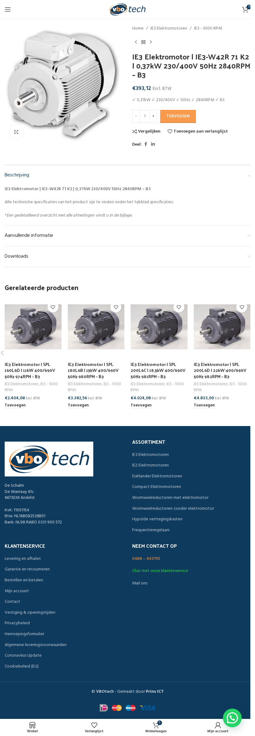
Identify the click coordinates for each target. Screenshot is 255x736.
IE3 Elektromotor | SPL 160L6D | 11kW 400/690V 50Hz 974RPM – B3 (30, 370)
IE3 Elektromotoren (169, 28)
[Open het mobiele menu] (8, 9)
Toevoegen (178, 116)
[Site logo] (127, 9)
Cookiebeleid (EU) (22, 666)
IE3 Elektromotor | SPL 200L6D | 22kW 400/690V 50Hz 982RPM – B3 (220, 370)
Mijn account (17, 591)
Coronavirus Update (23, 656)
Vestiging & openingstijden (30, 613)
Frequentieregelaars (150, 530)
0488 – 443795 (146, 558)
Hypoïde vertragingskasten (157, 519)
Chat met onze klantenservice (160, 570)
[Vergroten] (16, 132)
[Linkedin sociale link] (153, 144)
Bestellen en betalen (24, 580)
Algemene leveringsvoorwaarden (36, 645)
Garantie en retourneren (27, 569)
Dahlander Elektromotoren (157, 476)
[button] (15, 405)
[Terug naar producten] (143, 42)
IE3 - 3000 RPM (208, 28)
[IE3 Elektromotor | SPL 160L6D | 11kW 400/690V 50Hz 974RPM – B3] (33, 326)
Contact (12, 602)
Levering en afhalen (23, 559)
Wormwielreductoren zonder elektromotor (173, 509)
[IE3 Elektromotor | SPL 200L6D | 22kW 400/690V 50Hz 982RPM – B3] (222, 326)
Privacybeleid (17, 623)
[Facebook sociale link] (145, 144)
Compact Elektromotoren (156, 487)
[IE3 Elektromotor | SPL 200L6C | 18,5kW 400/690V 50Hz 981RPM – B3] (159, 326)
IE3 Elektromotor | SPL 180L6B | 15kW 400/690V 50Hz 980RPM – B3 (93, 370)
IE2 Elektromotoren (150, 465)
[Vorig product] (136, 42)
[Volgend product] (151, 42)
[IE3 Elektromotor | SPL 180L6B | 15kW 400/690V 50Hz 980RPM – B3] (96, 326)
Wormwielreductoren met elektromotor (170, 498)
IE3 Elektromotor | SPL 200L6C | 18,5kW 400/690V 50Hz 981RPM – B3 (158, 370)
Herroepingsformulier (24, 634)
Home (138, 28)
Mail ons (139, 583)
